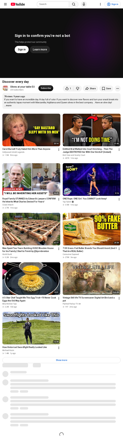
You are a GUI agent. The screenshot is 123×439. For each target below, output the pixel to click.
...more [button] (7, 105)
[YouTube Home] (17, 4)
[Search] (73, 4)
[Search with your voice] (84, 4)
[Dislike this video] (77, 88)
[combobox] (53, 4)
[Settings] (100, 4)
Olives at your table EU (22, 86)
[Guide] (5, 4)
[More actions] (118, 88)
